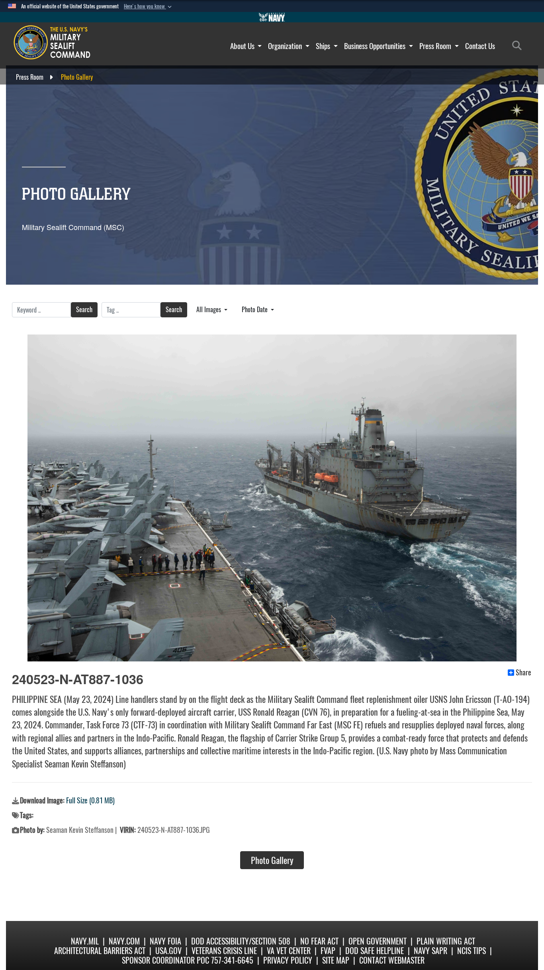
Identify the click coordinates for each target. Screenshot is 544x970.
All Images (209, 309)
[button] (148, 6)
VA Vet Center (289, 950)
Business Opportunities (375, 46)
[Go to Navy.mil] (272, 17)
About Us (243, 46)
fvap (328, 950)
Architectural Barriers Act (99, 950)
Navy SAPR (430, 950)
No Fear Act (319, 941)
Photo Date (255, 309)
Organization (285, 46)
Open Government (377, 941)
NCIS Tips (471, 950)
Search (84, 309)
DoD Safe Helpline (374, 950)
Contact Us (480, 46)
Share (523, 672)
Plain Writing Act (446, 941)
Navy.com (124, 941)
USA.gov (168, 950)
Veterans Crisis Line (224, 950)
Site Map (335, 960)
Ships (324, 46)
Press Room (436, 46)
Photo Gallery (272, 860)
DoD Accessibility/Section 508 (240, 941)
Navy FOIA (165, 941)
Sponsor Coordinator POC (165, 960)
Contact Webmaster (392, 960)
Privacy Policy (287, 960)
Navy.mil (85, 941)
